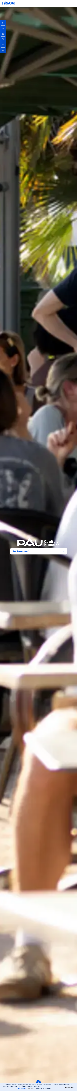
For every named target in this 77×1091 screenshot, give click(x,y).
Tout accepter (22, 1088)
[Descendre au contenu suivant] (38, 1081)
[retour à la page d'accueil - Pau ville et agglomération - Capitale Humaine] (8, 4)
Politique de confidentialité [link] (43, 1088)
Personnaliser (69, 1088)
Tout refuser (30, 1088)
